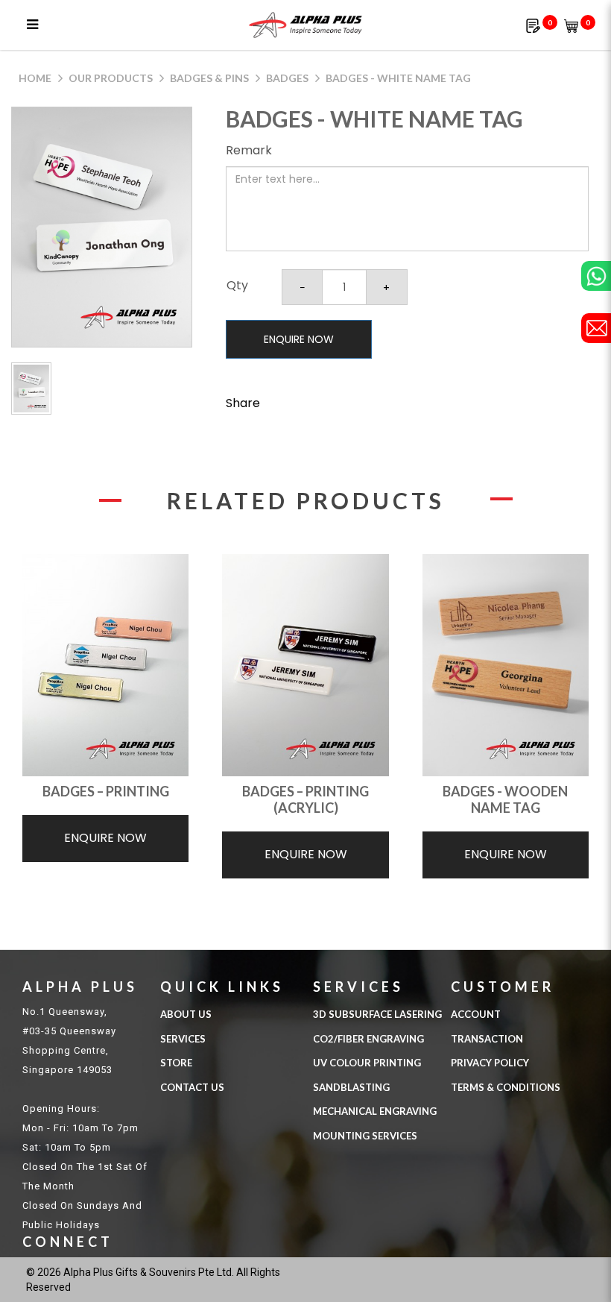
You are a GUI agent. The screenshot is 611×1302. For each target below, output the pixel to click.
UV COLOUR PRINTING (367, 1063)
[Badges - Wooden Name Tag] (505, 665)
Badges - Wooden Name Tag (505, 799)
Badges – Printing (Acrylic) (305, 799)
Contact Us (192, 1087)
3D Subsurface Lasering (377, 1014)
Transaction (487, 1039)
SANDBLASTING (351, 1087)
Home (35, 78)
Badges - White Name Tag (398, 78)
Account (476, 1014)
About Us (186, 1014)
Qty (237, 285)
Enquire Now (299, 339)
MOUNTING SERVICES (365, 1136)
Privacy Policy (490, 1063)
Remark (249, 150)
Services (183, 1039)
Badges (287, 78)
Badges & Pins (209, 78)
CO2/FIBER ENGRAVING (368, 1039)
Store (176, 1063)
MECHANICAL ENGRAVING (375, 1111)
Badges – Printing (105, 791)
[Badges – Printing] (105, 665)
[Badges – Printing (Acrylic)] (305, 665)
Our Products (111, 78)
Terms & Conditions (505, 1087)
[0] (533, 25)
